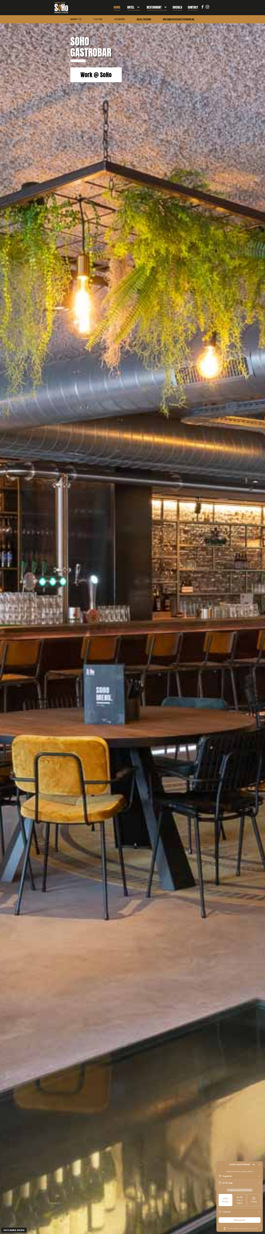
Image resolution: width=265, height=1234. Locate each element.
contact (193, 7)
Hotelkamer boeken (14, 1230)
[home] (61, 7)
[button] (133, 6)
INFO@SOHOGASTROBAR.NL (179, 19)
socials (177, 7)
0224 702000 (144, 19)
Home (117, 7)
